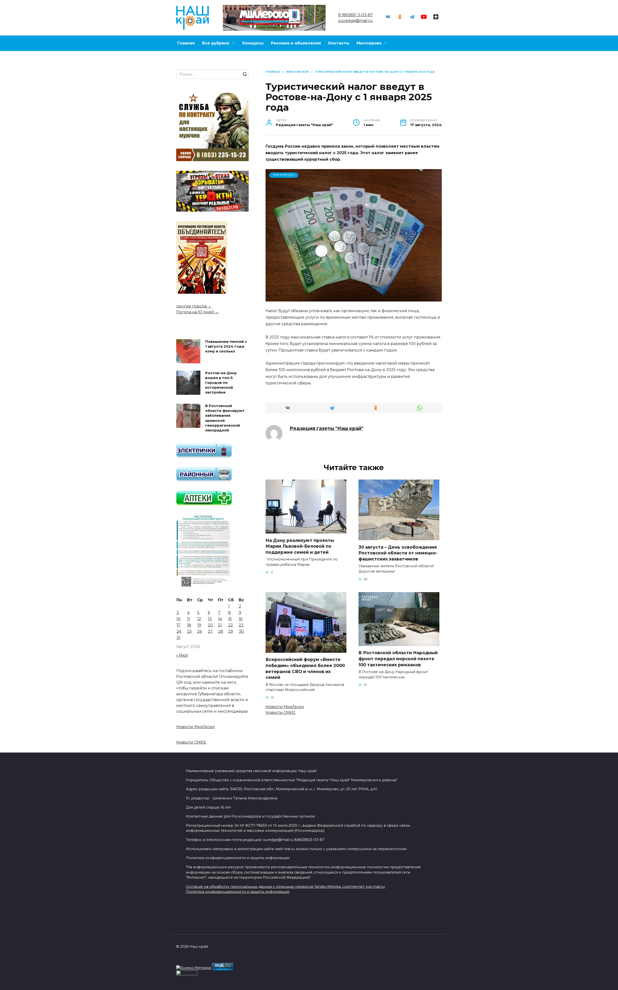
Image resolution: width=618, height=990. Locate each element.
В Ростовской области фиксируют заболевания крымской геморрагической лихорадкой (225, 418)
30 (241, 631)
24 (178, 631)
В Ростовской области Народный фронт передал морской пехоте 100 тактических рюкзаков (398, 658)
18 (189, 625)
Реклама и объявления (296, 43)
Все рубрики (215, 43)
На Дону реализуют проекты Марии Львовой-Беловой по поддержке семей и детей (300, 546)
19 (199, 625)
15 (230, 619)
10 (178, 619)
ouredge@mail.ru (355, 20)
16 (240, 619)
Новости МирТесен (285, 706)
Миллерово (369, 43)
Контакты (338, 43)
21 (220, 625)
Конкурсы (253, 43)
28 (220, 631)
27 (210, 631)
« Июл (182, 655)
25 (189, 631)
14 (220, 619)
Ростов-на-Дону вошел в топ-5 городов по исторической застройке (221, 383)
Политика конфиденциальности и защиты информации (237, 892)
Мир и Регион (284, 175)
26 (199, 631)
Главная (186, 43)
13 (210, 619)
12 (199, 619)
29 (230, 631)
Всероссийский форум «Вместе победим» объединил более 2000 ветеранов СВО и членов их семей (305, 668)
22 (230, 625)
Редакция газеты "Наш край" (326, 428)
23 (241, 625)
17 (178, 625)
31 (178, 637)
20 (210, 625)
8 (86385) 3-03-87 (355, 15)
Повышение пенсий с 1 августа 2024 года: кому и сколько (226, 346)
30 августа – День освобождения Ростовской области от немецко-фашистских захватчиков (397, 552)
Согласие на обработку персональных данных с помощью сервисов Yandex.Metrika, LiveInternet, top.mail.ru (285, 886)
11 (188, 619)
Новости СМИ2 (280, 712)
